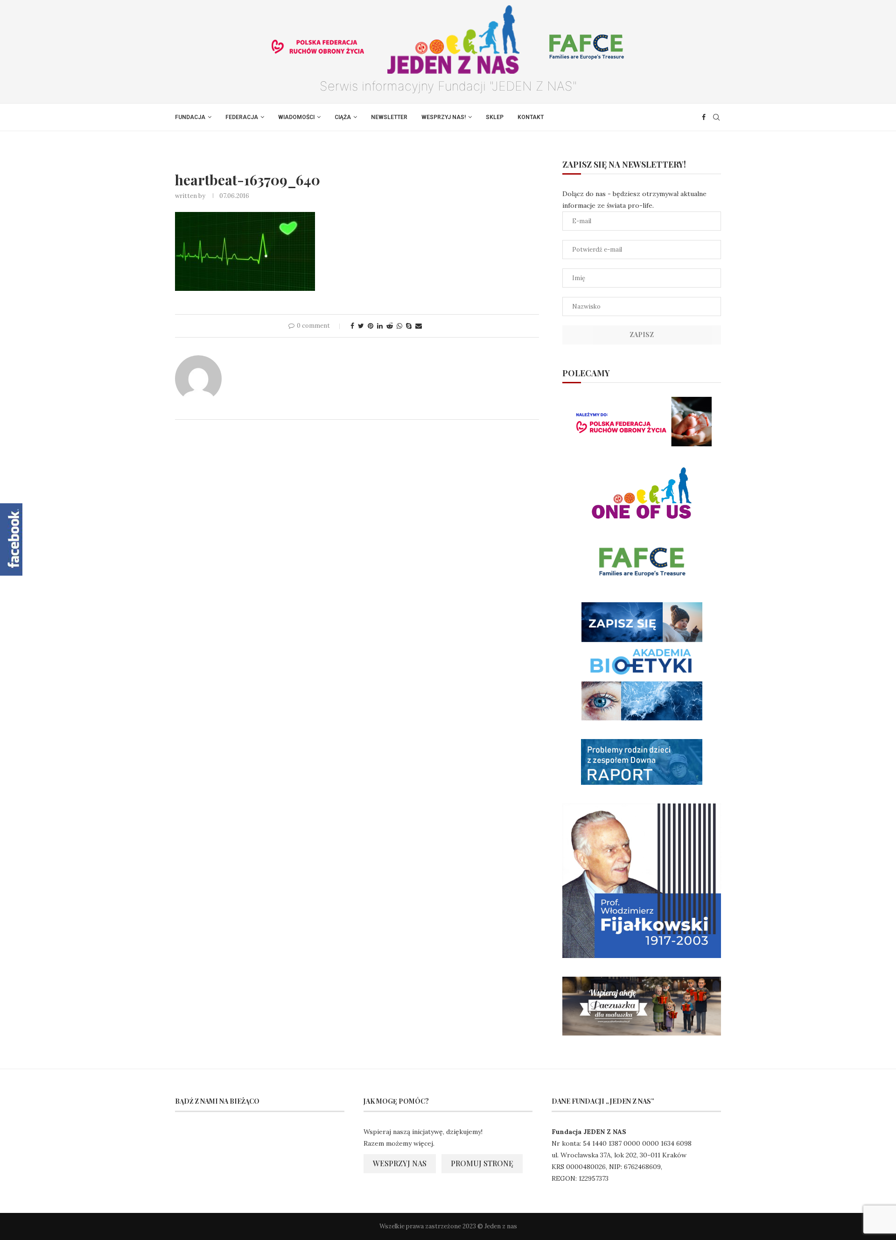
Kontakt (531, 117)
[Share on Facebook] (352, 326)
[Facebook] (704, 117)
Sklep (495, 117)
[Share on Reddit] (389, 326)
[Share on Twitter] (361, 326)
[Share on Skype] (409, 326)
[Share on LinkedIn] (380, 326)
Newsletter (389, 117)
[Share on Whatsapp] (399, 326)
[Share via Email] (418, 326)
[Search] (716, 117)
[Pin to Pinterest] (370, 326)
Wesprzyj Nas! (443, 117)
